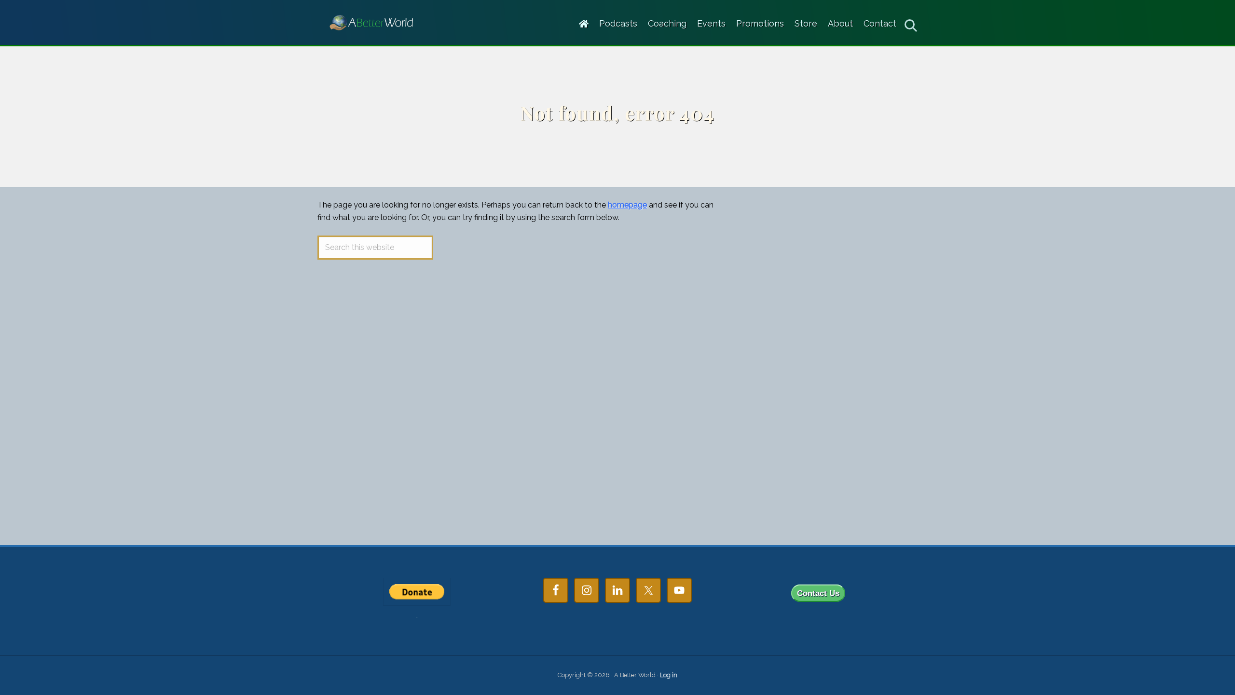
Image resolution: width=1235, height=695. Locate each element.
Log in (668, 675)
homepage (627, 204)
